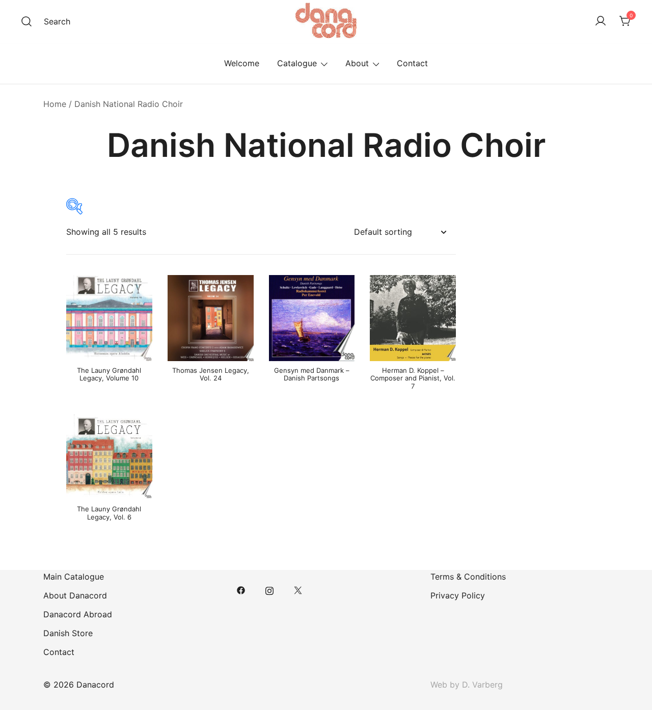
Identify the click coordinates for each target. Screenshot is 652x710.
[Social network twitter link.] (298, 589)
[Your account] (600, 21)
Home (54, 104)
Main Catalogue (73, 576)
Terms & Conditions (468, 576)
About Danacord (75, 595)
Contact (412, 63)
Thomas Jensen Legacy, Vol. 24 (210, 374)
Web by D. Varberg (466, 684)
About (357, 63)
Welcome (241, 63)
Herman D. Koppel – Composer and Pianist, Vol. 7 (412, 378)
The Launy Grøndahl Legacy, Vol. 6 (109, 513)
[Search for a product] (26, 21)
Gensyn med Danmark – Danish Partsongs (311, 374)
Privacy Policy (457, 595)
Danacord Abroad (77, 614)
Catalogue (297, 63)
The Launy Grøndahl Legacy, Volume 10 (109, 374)
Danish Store (68, 633)
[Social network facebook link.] (241, 589)
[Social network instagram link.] (269, 589)
